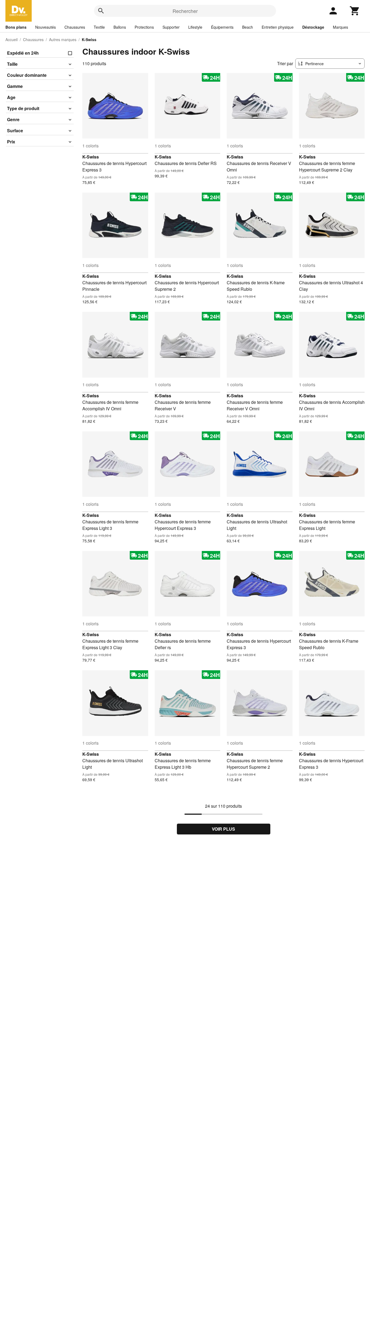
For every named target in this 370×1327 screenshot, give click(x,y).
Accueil (11, 39)
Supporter (171, 27)
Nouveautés (45, 27)
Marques (340, 27)
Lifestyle (195, 27)
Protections (144, 27)
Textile (99, 27)
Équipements (222, 27)
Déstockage (313, 27)
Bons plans (16, 27)
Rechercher (185, 10)
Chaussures (74, 27)
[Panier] (354, 10)
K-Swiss (90, 157)
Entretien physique (278, 27)
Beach (247, 27)
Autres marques (62, 39)
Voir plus (223, 829)
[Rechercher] (101, 11)
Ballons (119, 27)
